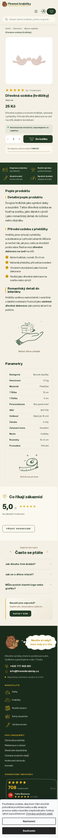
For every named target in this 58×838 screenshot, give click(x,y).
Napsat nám (20, 621)
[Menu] (36, 11)
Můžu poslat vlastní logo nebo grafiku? (24, 594)
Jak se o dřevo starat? (19, 582)
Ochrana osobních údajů (39, 813)
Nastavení (29, 821)
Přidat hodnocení (18, 528)
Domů (8, 28)
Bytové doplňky (31, 28)
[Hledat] (6, 19)
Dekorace (17, 28)
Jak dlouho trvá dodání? (20, 572)
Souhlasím (29, 830)
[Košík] (51, 11)
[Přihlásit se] (43, 11)
